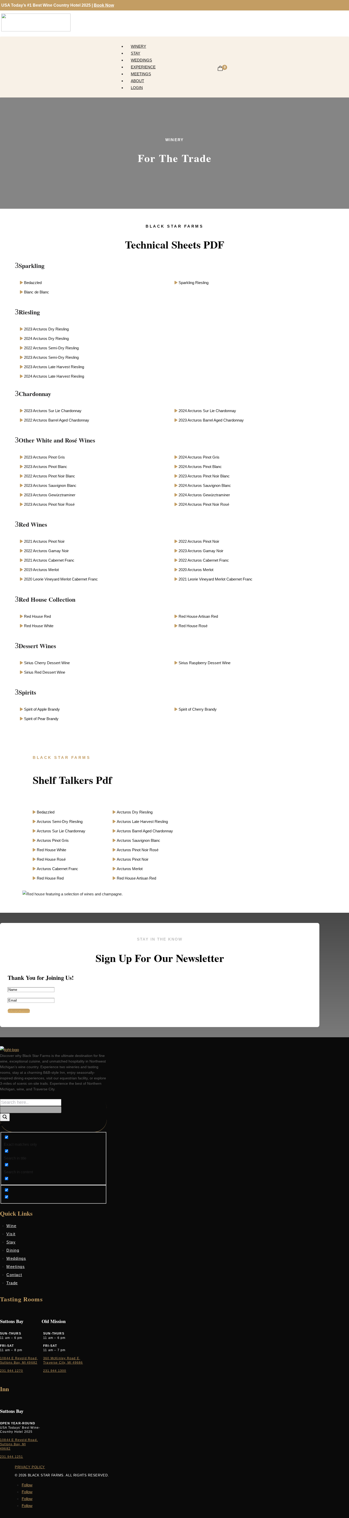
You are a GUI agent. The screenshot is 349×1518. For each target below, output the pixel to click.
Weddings (141, 60)
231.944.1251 (11, 1457)
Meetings (141, 74)
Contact (14, 1275)
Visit (11, 1234)
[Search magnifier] (5, 1117)
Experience (143, 67)
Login (137, 87)
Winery (138, 46)
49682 (5, 1448)
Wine (11, 1226)
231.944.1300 (54, 1371)
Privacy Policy (30, 1467)
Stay (135, 53)
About (137, 81)
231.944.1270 (11, 1371)
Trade (12, 1283)
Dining (12, 1250)
